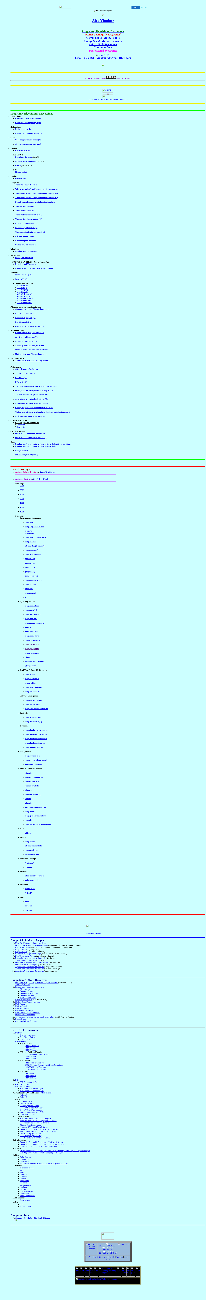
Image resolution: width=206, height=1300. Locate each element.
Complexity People (22, 947)
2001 (22, 494)
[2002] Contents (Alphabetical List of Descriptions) (44, 1065)
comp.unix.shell (31, 610)
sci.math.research (32, 782)
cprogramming (25, 1185)
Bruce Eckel (47, 1093)
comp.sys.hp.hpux (32, 649)
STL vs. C (19, 373)
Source (20, 427)
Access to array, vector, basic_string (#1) (31, 395)
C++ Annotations (34, 1123)
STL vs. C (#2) (21, 382)
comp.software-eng (32, 704)
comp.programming (33, 554)
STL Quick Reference (35, 1119)
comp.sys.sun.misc (32, 644)
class (35, 185)
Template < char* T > (24, 185)
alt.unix (28, 627)
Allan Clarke (25, 1200)
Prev (91, 1257)
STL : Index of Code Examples (32, 1091)
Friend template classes (24, 236)
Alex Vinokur (103, 20)
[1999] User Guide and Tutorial (37, 1054)
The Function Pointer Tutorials (38, 1131)
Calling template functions (25, 245)
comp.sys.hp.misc (32, 653)
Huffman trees (21, 354)
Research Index (21, 1019)
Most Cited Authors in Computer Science (30, 943)
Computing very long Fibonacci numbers (31, 309)
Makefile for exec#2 (24, 303)
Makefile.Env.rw (23, 296)
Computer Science (27, 991)
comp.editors (30, 842)
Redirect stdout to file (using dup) (28, 133)
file (24, 425)
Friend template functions (25, 241)
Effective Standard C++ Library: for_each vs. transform (55, 1151)
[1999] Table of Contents (34, 1063)
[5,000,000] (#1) (30, 313)
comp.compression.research (36, 760)
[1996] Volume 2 (31, 1050)
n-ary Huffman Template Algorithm (29, 333)
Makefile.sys (22, 288)
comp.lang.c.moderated (34, 527)
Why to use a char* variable (26, 189)
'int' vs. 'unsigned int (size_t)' (26, 455)
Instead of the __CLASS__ (26, 268)
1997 (22, 512)
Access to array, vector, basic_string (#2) (31, 399)
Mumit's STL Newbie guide (30, 1125)
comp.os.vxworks (32, 679)
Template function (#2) (24, 211)
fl (17, 166)
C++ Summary (30, 1134)
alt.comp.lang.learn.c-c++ (35, 546)
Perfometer (33, 369)
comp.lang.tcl (30, 593)
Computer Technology (28, 995)
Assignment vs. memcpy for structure (30, 416)
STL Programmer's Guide (29, 1082)
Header (20, 425)
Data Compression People (25, 956)
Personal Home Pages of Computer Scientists (32, 962)
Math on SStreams (22, 1008)
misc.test (28, 906)
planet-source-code (27, 1168)
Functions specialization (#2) (26, 228)
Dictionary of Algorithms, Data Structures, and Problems (36, 983)
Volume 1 (23, 1095)
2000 (22, 499)
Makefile (24, 279)
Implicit (18, 322)
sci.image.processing (33, 794)
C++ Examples (30, 1136)
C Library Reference (28, 1035)
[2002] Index (30, 1074)
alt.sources (29, 589)
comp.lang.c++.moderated (35, 537)
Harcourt (18, 987)
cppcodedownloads (27, 1196)
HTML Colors (25, 1206)
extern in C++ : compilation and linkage (31, 438)
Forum (22, 1004)
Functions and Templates (25, 264)
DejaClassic (50, 472)
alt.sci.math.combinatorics (35, 807)
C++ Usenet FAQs (27, 1104)
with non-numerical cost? (38, 350)
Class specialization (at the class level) (30, 232)
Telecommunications (28, 998)
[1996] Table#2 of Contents (35, 1069)
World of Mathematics (23, 1000)
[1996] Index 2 (30, 1078)
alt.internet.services (32, 880)
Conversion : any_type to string (28, 118)
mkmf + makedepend (23, 275)
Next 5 (111, 1257)
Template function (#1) (24, 206)
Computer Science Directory (26, 1021)
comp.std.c (29, 531)
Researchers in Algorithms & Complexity (30, 958)
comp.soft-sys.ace (32, 692)
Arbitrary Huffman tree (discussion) (29, 345)
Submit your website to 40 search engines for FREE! (108, 99)
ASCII (22, 1204)
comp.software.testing (33, 700)
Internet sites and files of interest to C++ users (44, 1164)
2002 (22, 490)
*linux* (28, 657)
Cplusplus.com (25, 1157)
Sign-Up (144, 7)
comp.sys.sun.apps (32, 640)
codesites (23, 1179)
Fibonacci (19, 313)
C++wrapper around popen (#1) (28, 140)
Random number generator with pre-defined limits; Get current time (43, 444)
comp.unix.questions (33, 614)
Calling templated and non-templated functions (34, 408)
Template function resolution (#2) (28, 219)
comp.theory (30, 812)
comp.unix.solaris (32, 636)
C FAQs (29, 1106)
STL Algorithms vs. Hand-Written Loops (41, 1153)
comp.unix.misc (31, 619)
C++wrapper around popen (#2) (28, 144)
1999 (22, 503)
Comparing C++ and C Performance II (42, 1144)
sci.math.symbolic (32, 786)
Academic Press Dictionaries (33, 987)
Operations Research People (25, 964)
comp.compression (32, 756)
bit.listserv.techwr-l (32, 854)
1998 (22, 507)
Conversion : (20, 123)
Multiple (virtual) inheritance (27, 251)
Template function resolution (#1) (28, 215)
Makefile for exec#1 (24, 300)
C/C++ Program (22, 369)
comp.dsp (29, 820)
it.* (26, 597)
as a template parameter (48, 189)
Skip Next (103, 1257)
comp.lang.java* (31, 550)
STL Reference (25, 1039)
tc (16, 166)
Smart (18, 279)
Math (17, 1004)
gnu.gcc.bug (30, 563)
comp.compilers (31, 584)
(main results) (29, 373)
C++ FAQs (24, 1108)
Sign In (135, 7)
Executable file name (23, 157)
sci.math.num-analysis (34, 777)
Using (17, 450)
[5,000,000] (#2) (30, 318)
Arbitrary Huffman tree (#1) (26, 337)
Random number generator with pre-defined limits (35, 446)
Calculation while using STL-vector (29, 326)
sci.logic (28, 799)
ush (19, 166)
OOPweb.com (25, 1161)
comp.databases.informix (35, 743)
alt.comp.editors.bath (33, 846)
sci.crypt (28, 790)
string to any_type (33, 123)
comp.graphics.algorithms (35, 816)
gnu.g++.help (30, 567)
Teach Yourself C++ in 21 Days (38, 1121)
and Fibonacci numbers (36, 354)
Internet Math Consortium (25, 1015)
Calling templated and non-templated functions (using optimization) (42, 412)
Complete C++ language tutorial (40, 1129)
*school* (28, 893)
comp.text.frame (31, 850)
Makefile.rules (22, 292)
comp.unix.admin (32, 606)
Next (96, 1257)
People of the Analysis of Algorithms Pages (31, 945)
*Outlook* (29, 867)
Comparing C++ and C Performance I (41, 1142)
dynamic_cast (20, 178)
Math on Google (21, 1006)
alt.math (28, 803)
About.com (24, 1159)
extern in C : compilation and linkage (30, 433)
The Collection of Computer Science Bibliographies (35, 1017)
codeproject (24, 1194)
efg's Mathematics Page (24, 1010)
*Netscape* (29, 863)
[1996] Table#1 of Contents (35, 1067)
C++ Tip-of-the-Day (35, 1138)
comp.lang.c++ (31, 533)
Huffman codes (21, 350)
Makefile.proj (22, 290)
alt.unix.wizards (31, 632)
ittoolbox (23, 1183)
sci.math (28, 773)
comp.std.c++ (30, 542)
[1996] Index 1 (30, 1076)
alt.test (27, 902)
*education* (30, 889)
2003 (22, 486)
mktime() (24, 450)
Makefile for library (25, 298)
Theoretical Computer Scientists (27, 960)
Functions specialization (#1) (26, 223)
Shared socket (21, 172)
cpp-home (24, 1187)
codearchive (24, 1181)
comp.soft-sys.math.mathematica (38, 824)
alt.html (28, 833)
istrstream (19, 151)
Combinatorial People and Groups (28, 954)
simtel (22, 1172)
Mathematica (27, 1002)
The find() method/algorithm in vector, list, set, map (36, 386)
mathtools (23, 1174)
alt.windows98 (30, 666)
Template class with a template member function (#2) (36, 198)
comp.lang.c (29, 522)
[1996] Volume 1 (31, 1048)
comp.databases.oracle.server (36, 730)
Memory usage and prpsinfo (27, 161)
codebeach (24, 1176)
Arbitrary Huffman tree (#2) (26, 341)
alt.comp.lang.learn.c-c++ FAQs (32, 1112)
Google (42, 472)
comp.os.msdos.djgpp (33, 580)
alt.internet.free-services (34, 876)
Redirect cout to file (23, 129)
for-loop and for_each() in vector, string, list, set (34, 390)
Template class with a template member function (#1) (36, 193)
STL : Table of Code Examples (31, 1089)
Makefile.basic (22, 285)
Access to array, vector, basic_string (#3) (31, 403)
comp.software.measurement (36, 709)
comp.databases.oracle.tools (36, 734)
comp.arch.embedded (33, 687)
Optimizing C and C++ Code (38, 1146)
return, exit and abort (24, 258)
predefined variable (45, 268)
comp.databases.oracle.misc (36, 739)
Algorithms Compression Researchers (29, 967)
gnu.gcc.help (30, 559)
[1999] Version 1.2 (32, 1046)
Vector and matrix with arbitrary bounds (32, 360)
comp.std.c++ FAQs (27, 1114)
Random (119, 1257)
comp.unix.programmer (34, 623)
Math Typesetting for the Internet (27, 1013)
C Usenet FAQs (26, 1101)
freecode (23, 1189)
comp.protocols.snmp (33, 717)
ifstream (27, 151)
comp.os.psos (30, 674)
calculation (26, 322)
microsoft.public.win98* (34, 662)
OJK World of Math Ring (107, 1246)
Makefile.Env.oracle (25, 294)
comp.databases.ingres (34, 747)
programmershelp (26, 1191)
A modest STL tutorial (34, 1127)
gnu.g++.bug (30, 572)
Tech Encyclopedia (22, 985)
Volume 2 (23, 1097)
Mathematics (25, 989)
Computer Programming (29, 993)
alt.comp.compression (33, 764)
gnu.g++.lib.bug (31, 576)
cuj (21, 1170)
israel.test (28, 910)
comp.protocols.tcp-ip (33, 722)
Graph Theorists (21, 949)
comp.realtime (30, 683)
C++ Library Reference (29, 1037)
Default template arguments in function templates (35, 202)
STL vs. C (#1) (21, 378)
